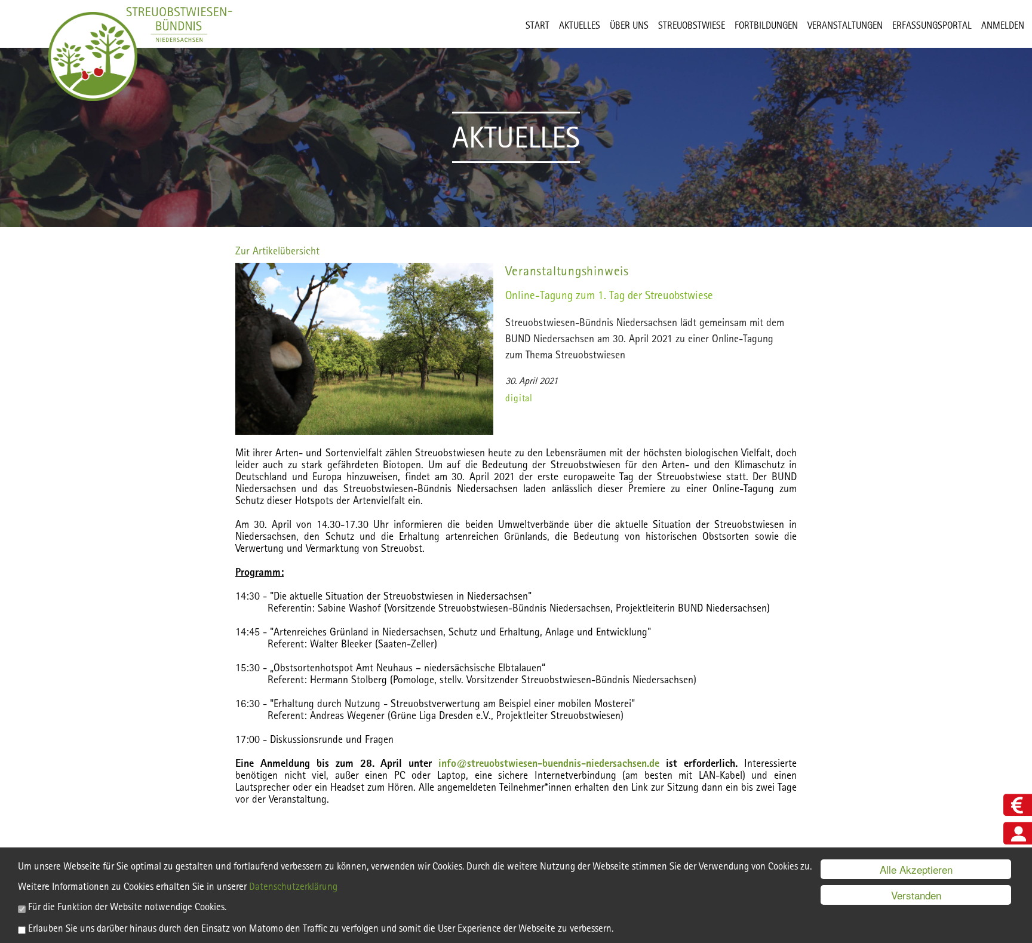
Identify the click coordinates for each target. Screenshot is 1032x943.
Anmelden (1002, 25)
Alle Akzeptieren (916, 869)
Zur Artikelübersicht (277, 250)
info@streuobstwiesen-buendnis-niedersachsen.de (548, 763)
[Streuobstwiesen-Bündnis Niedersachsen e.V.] (92, 56)
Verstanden (916, 894)
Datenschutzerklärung (293, 886)
